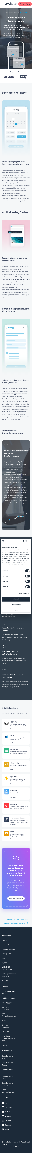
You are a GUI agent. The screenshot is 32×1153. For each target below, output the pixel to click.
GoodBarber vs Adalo (7, 1057)
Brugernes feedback (5, 1026)
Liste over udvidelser (5, 1008)
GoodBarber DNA (8, 949)
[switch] (27, 576)
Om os (4, 940)
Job (3, 958)
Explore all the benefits (16, 898)
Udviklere (5, 1032)
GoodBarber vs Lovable (7, 1084)
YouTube (8, 1116)
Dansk (17, 1146)
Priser (4, 1020)
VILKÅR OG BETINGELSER (7, 968)
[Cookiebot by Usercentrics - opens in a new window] (23, 541)
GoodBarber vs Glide (7, 1077)
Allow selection (16, 604)
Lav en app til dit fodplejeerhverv (17, 919)
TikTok (7, 1129)
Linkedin (8, 1121)
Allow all (16, 599)
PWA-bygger (7, 1002)
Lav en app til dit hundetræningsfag (15, 923)
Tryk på (4, 963)
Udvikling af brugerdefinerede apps (8, 1038)
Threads (8, 1125)
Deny (16, 610)
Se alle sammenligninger (8, 1091)
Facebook (8, 1103)
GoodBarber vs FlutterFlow (7, 1070)
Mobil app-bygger (8, 998)
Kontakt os (6, 980)
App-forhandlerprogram (9, 1015)
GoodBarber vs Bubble (7, 1064)
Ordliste (5, 1045)
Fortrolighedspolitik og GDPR (9, 975)
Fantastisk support (8, 945)
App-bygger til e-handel (8, 992)
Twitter (7, 1112)
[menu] (2, 4)
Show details (23, 593)
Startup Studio (7, 954)
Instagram (8, 1107)
